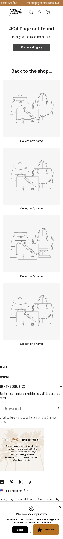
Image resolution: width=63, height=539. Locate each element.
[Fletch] (15, 12)
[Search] (31, 12)
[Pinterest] (11, 482)
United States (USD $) (15, 490)
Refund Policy (52, 499)
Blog (40, 499)
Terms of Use (39, 417)
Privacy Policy (6, 499)
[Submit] (58, 408)
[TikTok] (31, 482)
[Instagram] (21, 482)
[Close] (60, 506)
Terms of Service (25, 499)
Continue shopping (31, 47)
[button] (48, 12)
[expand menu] (2, 12)
